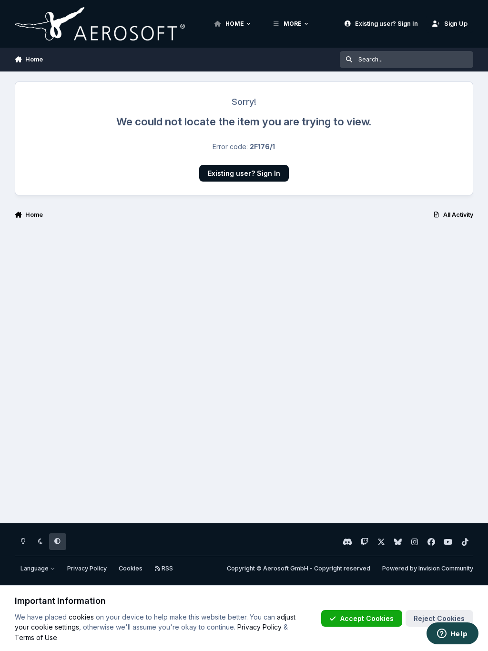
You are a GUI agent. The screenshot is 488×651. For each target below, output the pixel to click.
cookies (81, 617)
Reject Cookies (439, 618)
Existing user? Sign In (244, 173)
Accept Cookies (367, 618)
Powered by (427, 568)
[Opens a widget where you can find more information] (452, 634)
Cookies (130, 568)
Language (35, 568)
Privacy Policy (87, 568)
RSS (166, 568)
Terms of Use (36, 637)
